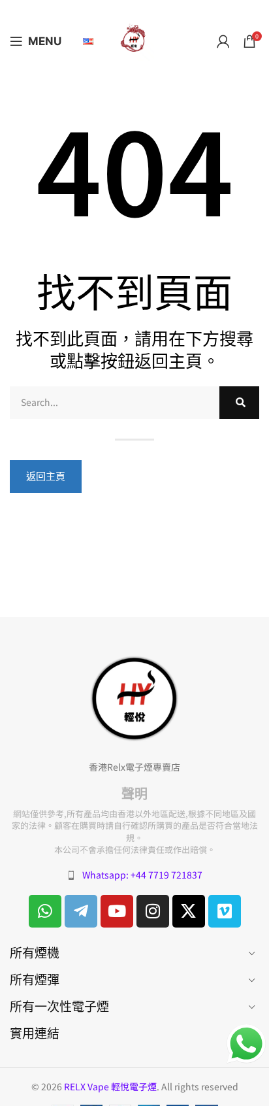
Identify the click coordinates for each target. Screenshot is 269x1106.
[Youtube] (117, 911)
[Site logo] (134, 39)
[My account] (223, 41)
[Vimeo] (224, 911)
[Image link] (134, 697)
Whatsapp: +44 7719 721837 (142, 874)
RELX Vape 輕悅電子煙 (110, 1086)
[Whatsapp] (45, 911)
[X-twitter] (188, 911)
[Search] (239, 402)
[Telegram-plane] (81, 911)
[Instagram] (152, 911)
